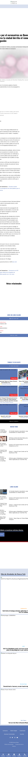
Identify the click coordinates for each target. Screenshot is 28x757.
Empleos (19, 756)
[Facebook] (10, 738)
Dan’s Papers (23, 720)
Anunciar (25, 756)
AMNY (23, 646)
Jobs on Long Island (14, 315)
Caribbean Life (24, 608)
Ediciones (9, 756)
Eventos (14, 756)
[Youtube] (17, 738)
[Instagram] (15, 738)
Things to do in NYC (14, 362)
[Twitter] (12, 738)
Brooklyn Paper (23, 684)
